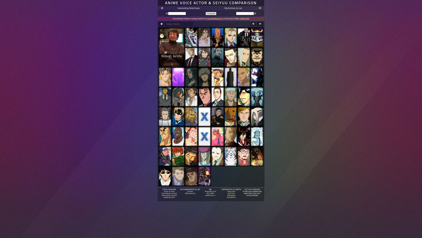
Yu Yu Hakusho (204, 150)
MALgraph (231, 195)
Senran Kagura (257, 51)
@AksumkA (244, 19)
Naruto (165, 151)
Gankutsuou (191, 132)
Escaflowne (191, 71)
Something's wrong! (169, 193)
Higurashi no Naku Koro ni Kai (231, 133)
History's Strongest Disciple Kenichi (243, 94)
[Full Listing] (162, 8)
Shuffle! (165, 71)
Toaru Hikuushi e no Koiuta (204, 53)
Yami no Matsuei (243, 131)
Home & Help (169, 191)
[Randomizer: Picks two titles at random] (260, 8)
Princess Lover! (231, 32)
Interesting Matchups (189, 8)
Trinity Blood (231, 52)
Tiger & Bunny (178, 111)
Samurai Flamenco (191, 92)
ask (258, 193)
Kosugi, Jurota (171, 56)
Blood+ (191, 51)
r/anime (190, 191)
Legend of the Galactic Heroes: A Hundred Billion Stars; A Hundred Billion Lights (217, 116)
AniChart (231, 193)
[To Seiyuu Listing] (161, 24)
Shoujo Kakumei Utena (217, 132)
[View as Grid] (260, 24)
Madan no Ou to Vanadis (204, 132)
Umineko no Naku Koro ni (178, 172)
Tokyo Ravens (165, 112)
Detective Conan (243, 151)
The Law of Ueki (217, 71)
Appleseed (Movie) (257, 73)
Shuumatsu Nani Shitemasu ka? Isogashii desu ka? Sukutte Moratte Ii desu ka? (204, 116)
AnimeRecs (231, 197)
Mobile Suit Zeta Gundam (217, 33)
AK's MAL (210, 193)
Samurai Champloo (218, 53)
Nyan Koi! (230, 92)
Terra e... (243, 71)
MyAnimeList (190, 193)
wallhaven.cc (210, 195)
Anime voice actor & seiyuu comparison (211, 3)
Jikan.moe (231, 191)
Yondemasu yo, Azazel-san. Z (231, 72)
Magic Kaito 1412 (191, 151)
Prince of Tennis (178, 151)
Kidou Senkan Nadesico (165, 92)
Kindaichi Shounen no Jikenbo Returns (217, 94)
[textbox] (177, 13)
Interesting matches (169, 195)
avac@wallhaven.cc (215, 19)
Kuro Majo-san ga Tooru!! (178, 72)
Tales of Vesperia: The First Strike (243, 53)
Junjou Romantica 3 (165, 172)
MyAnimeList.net (233, 8)
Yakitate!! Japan (191, 111)
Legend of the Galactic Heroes (243, 112)
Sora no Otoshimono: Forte (257, 113)
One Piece (191, 31)
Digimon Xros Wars (257, 32)
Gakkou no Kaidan (257, 132)
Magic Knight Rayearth (204, 171)
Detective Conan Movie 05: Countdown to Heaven (204, 95)
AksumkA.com (210, 191)
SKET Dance (178, 132)
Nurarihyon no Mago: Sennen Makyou (257, 152)
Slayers (191, 170)
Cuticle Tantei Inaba (230, 112)
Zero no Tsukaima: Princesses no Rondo (178, 94)
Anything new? (169, 197)
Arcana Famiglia (243, 31)
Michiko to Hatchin (204, 72)
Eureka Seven (204, 32)
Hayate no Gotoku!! (231, 151)
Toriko (165, 131)
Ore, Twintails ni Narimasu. (257, 92)
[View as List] (253, 24)
